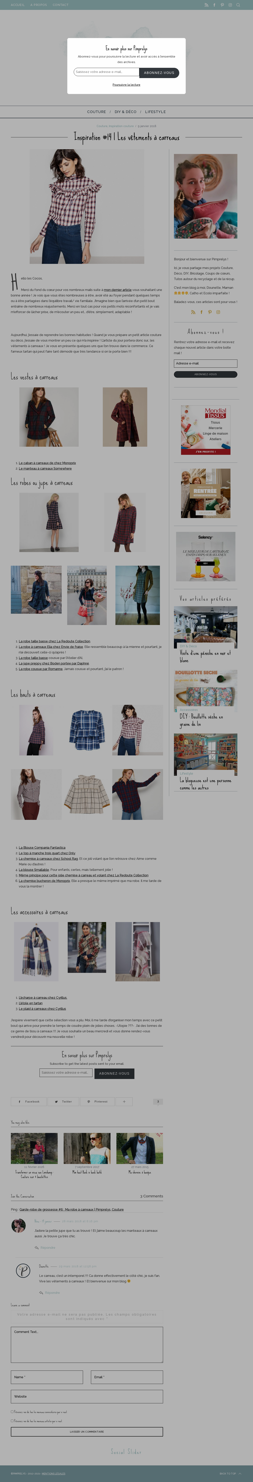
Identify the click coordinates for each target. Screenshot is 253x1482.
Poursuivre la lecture (126, 84)
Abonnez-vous (159, 73)
